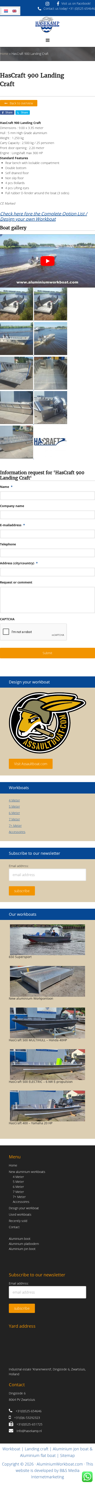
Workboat (11, 1448)
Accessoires (17, 832)
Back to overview (21, 103)
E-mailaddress (12, 525)
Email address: (19, 866)
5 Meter (14, 806)
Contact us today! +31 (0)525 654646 (69, 8)
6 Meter (14, 813)
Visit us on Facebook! (76, 3)
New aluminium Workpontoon (31, 998)
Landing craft (36, 1448)
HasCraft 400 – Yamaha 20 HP (30, 1123)
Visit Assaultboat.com (30, 763)
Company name (12, 506)
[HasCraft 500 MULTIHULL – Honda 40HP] (47, 1023)
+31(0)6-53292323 (27, 1418)
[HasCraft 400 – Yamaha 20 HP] (47, 1106)
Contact (14, 1227)
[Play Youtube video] (47, 261)
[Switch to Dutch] (6, 11)
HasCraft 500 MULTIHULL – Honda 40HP (38, 1040)
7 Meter (14, 819)
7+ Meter (15, 825)
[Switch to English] (14, 11)
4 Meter (14, 800)
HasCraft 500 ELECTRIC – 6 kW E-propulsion (41, 1082)
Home (4, 54)
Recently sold (18, 1221)
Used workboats (20, 1214)
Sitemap (67, 1455)
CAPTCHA (7, 619)
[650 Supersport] (47, 939)
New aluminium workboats (27, 1172)
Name (6, 487)
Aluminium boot (19, 1239)
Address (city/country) (19, 563)
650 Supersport (20, 957)
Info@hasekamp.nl (29, 1431)
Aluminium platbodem (24, 1244)
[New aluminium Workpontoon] (47, 981)
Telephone (8, 544)
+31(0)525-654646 (29, 1411)
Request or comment (16, 582)
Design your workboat (24, 1208)
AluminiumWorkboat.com (60, 1464)
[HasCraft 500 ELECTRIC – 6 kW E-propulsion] (47, 1064)
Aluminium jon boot (22, 1249)
